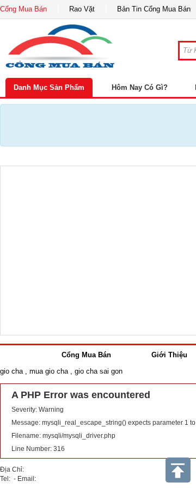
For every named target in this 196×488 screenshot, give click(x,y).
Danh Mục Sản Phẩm (49, 87)
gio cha (11, 371)
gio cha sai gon (98, 371)
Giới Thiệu (169, 355)
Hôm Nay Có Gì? (140, 87)
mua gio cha (48, 371)
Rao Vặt (82, 9)
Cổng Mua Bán (23, 9)
